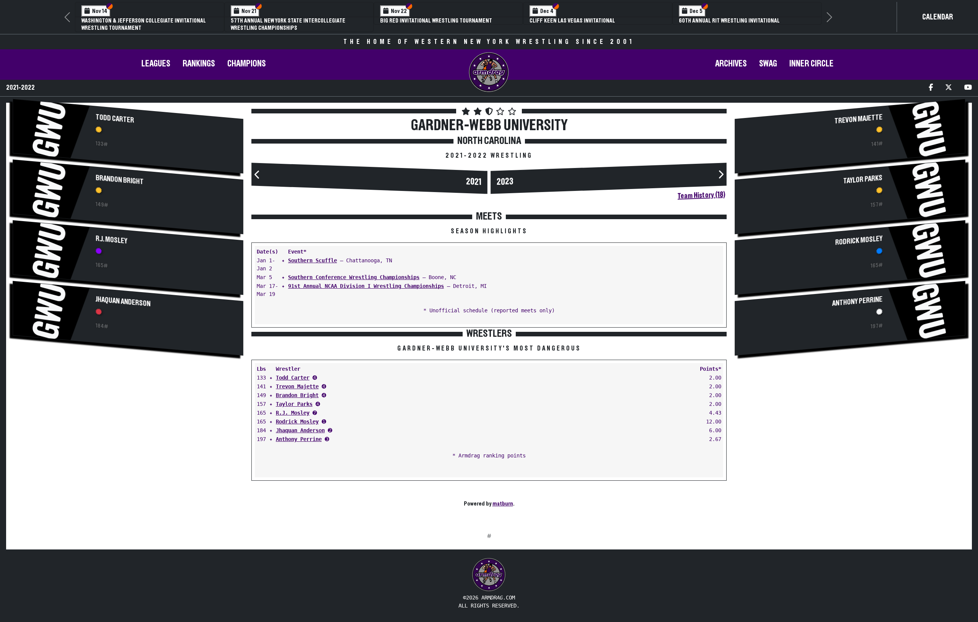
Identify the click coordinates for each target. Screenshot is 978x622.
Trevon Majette (297, 386)
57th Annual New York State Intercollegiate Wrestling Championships (288, 24)
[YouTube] (968, 88)
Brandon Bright (120, 180)
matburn (502, 504)
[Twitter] (948, 88)
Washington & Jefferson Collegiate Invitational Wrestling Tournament (143, 24)
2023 (505, 182)
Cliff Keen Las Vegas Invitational (572, 21)
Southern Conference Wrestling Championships (353, 277)
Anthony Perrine (299, 439)
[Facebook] (931, 88)
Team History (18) (701, 195)
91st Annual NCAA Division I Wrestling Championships (366, 286)
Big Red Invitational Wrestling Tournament (436, 21)
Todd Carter (115, 118)
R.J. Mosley (112, 240)
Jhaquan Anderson (123, 302)
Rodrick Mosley (297, 421)
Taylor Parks (294, 404)
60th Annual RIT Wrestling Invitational (729, 21)
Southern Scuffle (312, 260)
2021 (473, 182)
